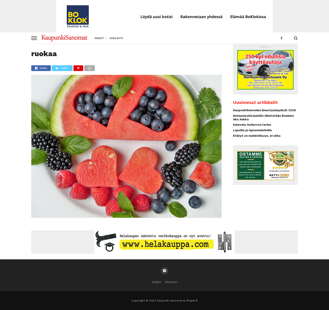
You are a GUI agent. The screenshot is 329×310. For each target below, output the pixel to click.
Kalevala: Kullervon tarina (252, 124)
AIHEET (99, 38)
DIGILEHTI (116, 38)
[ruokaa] (126, 216)
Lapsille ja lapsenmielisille (252, 130)
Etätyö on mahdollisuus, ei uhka (256, 135)
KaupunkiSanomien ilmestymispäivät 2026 (264, 110)
